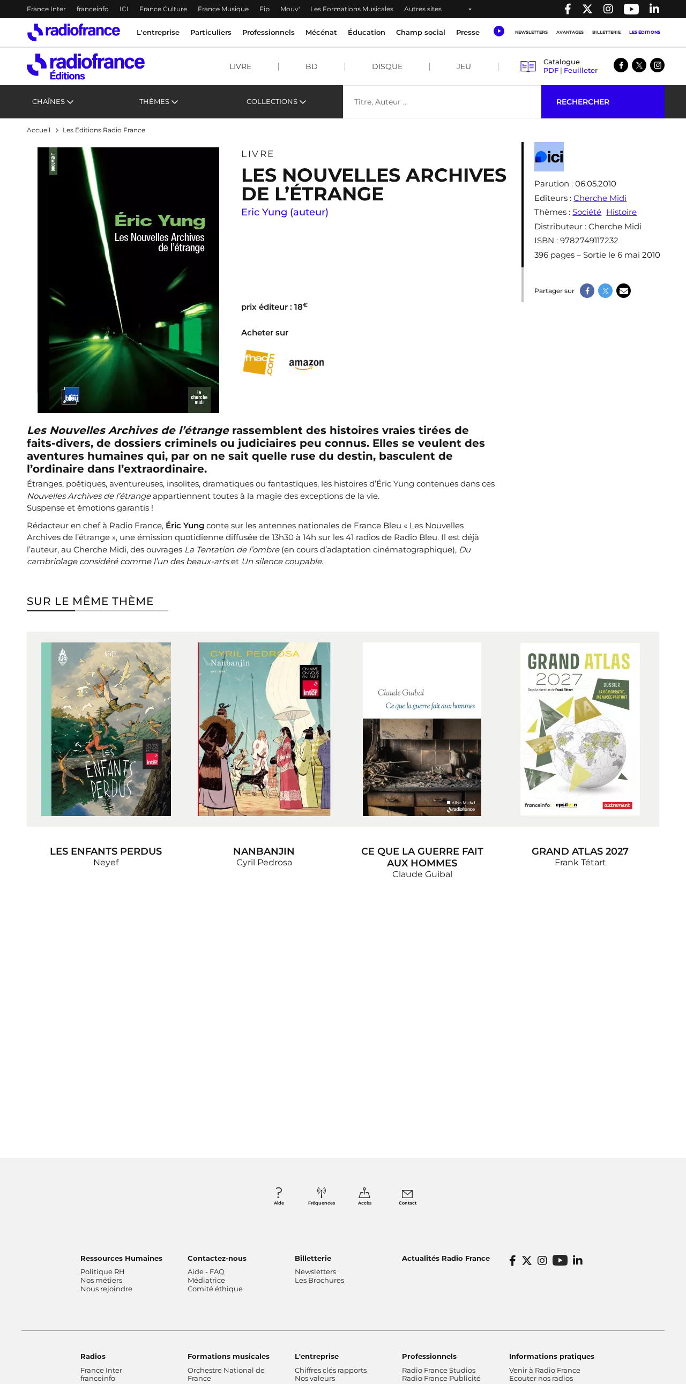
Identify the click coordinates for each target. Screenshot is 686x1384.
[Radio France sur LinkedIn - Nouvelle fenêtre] (578, 1260)
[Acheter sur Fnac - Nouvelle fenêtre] (258, 363)
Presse (468, 32)
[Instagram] (657, 65)
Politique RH (102, 1271)
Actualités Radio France (446, 1258)
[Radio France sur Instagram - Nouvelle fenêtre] (608, 9)
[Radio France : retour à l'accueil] (74, 32)
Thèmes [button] (154, 101)
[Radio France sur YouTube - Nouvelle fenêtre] (631, 9)
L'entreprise (317, 1356)
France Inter (46, 9)
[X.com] (639, 65)
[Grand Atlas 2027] (580, 729)
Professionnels (429, 1356)
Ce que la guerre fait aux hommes (422, 857)
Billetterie (606, 32)
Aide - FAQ (206, 1271)
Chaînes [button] (48, 101)
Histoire (621, 212)
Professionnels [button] (268, 32)
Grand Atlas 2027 (580, 851)
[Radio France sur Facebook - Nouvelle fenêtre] (568, 9)
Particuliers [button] (211, 32)
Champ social (420, 32)
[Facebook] (621, 65)
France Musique (223, 9)
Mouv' (290, 9)
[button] (498, 31)
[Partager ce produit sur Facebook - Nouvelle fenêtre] (587, 290)
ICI (124, 9)
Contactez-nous (217, 1258)
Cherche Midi (600, 198)
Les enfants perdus (106, 851)
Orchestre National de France (226, 1374)
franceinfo (93, 9)
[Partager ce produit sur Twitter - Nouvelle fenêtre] (605, 290)
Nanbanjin (264, 851)
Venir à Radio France (544, 1370)
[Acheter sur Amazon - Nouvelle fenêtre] (306, 362)
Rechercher (582, 102)
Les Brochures (319, 1280)
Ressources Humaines (121, 1258)
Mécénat (321, 32)
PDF (550, 70)
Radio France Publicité (441, 1378)
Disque (387, 66)
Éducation (366, 32)
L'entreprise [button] (158, 32)
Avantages (570, 32)
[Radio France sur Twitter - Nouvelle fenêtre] (587, 9)
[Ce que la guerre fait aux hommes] (422, 729)
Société (586, 212)
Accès (364, 1203)
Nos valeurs (315, 1378)
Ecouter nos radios (541, 1378)
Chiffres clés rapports (331, 1370)
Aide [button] (279, 1203)
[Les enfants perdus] (106, 729)
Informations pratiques (551, 1356)
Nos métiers (101, 1280)
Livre (240, 66)
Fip (264, 9)
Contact (407, 1203)
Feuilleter (581, 70)
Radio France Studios (438, 1370)
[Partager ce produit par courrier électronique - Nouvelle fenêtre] (623, 290)
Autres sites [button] (423, 9)
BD (311, 66)
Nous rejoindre (106, 1288)
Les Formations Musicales (351, 9)
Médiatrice (206, 1280)
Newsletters (531, 32)
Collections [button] (272, 101)
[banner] (343, 9)
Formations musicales (229, 1356)
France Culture (163, 9)
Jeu (464, 66)
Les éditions (644, 32)
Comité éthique (215, 1288)
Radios (93, 1356)
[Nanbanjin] (264, 729)
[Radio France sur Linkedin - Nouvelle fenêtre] (654, 9)
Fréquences (321, 1203)
